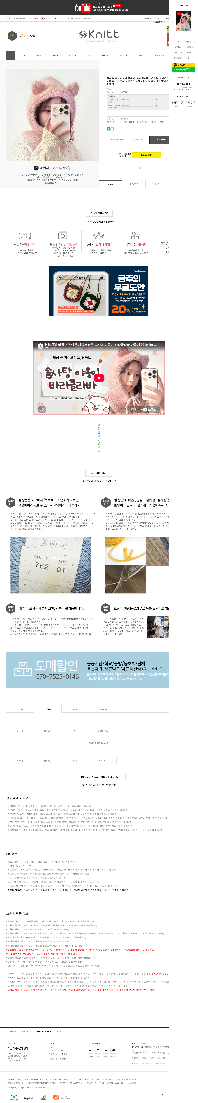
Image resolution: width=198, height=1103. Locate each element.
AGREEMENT (27, 1031)
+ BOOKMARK (19, 18)
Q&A (157, 184)
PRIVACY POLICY (44, 1031)
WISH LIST (138, 139)
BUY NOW (161, 139)
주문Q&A (189, 41)
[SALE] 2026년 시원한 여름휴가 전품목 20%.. (75, 18)
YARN (22, 36)
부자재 (56, 55)
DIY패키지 (73, 55)
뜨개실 (22, 55)
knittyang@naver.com (39, 1083)
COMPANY (12, 1031)
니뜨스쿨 (123, 55)
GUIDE (59, 1031)
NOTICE (178, 41)
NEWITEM (12, 36)
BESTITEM (32, 36)
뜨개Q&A (189, 47)
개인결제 (177, 58)
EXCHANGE (103, 709)
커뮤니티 (141, 55)
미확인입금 (177, 52)
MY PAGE (167, 18)
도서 (89, 55)
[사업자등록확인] (85, 1083)
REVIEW (178, 47)
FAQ (189, 52)
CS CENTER (33, 18)
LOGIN (148, 18)
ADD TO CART (117, 139)
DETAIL (111, 184)
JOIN (157, 18)
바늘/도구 (39, 55)
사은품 (189, 58)
